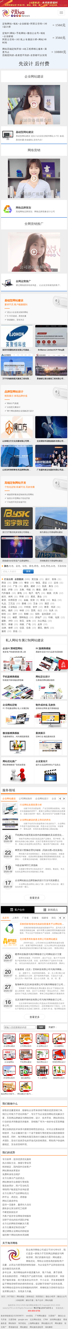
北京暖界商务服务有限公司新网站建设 (38, 938)
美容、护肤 (7, 589)
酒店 (47, 603)
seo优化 (29, 1316)
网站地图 (49, 1300)
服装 (4, 631)
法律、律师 (7, 628)
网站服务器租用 (36, 1327)
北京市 (5, 917)
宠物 (15, 583)
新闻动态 (30, 1296)
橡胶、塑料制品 (20, 617)
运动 (56, 583)
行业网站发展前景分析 (31, 804)
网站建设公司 (47, 1323)
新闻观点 (53, 909)
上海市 (15, 917)
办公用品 (42, 621)
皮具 (40, 624)
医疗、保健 (7, 624)
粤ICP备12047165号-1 (43, 1308)
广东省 (25, 917)
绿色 (24, 566)
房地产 (38, 617)
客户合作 (20, 909)
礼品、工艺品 (8, 603)
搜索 (28, 571)
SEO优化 (22, 1323)
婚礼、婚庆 (7, 610)
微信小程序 (50, 1296)
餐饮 (26, 583)
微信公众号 (62, 1296)
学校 (4, 617)
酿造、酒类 (41, 589)
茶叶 (15, 614)
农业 (4, 586)
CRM (45, 1319)
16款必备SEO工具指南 (26, 865)
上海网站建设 (33, 1323)
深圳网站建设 (55, 1319)
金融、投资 (29, 600)
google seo (23, 1319)
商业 (4, 583)
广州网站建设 (40, 1316)
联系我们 (40, 1296)
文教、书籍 (25, 589)
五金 (35, 603)
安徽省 (35, 917)
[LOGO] (16, 13)
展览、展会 (36, 596)
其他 (15, 631)
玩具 (51, 610)
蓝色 (18, 566)
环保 (21, 596)
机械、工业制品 (9, 607)
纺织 (4, 614)
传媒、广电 (25, 624)
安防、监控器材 (43, 614)
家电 (19, 593)
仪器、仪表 (25, 628)
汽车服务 (6, 593)
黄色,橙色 (34, 566)
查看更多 (35, 897)
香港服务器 (13, 1327)
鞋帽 (26, 614)
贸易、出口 (36, 610)
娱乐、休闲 (7, 596)
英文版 (35, 579)
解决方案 (30, 1300)
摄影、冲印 (7, 621)
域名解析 (49, 1327)
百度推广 (52, 1316)
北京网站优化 (35, 1319)
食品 (54, 600)
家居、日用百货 (9, 600)
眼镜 (24, 603)
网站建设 (58, 1323)
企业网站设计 (42, 798)
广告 (15, 586)
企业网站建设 (9, 798)
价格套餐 (20, 1300)
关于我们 (11, 1296)
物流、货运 (41, 583)
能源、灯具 (52, 593)
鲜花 (42, 600)
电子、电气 (34, 593)
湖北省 (54, 917)
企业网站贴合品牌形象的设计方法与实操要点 (37, 880)
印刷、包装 (53, 617)
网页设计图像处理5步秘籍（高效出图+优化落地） (39, 850)
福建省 (45, 917)
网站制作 (12, 1323)
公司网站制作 (25, 798)
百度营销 (12, 1319)
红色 (11, 566)
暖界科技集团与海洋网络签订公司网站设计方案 (38, 954)
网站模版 (20, 1296)
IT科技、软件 (30, 607)
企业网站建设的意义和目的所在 (35, 819)
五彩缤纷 (62, 566)
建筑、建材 (29, 586)
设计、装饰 (50, 579)
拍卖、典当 (47, 586)
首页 (3, 1296)
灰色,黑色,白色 (48, 566)
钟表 (22, 610)
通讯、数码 (43, 628)
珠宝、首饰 (25, 621)
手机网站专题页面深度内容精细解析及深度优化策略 (40, 834)
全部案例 (19, 579)
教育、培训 (49, 607)
